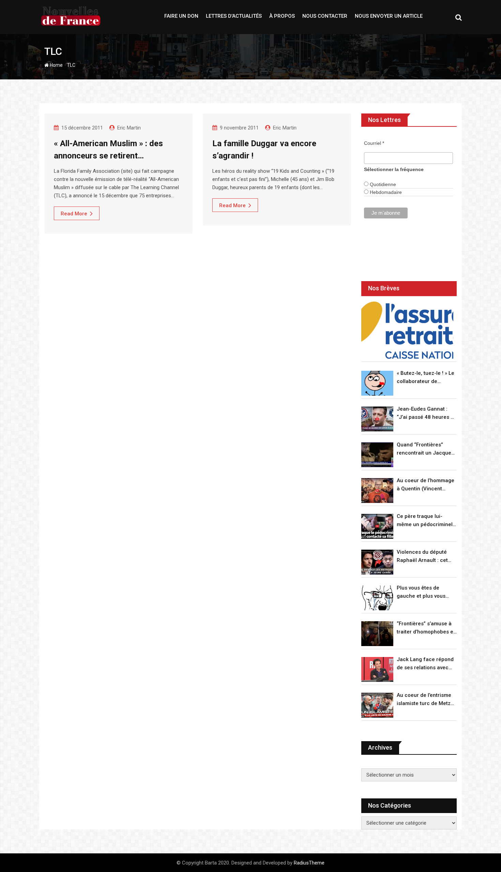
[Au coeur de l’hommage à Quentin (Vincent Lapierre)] (377, 490)
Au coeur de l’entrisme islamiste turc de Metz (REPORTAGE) (424, 699)
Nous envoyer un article (389, 16)
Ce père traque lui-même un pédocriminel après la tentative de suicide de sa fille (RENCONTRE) (425, 521)
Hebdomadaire (385, 192)
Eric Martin (129, 128)
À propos (282, 16)
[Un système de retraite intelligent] (407, 330)
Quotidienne (382, 184)
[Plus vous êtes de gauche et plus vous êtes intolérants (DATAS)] (377, 597)
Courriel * (374, 143)
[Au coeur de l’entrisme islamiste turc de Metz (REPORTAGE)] (377, 705)
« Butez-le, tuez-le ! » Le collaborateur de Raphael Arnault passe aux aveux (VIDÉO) (425, 377)
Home (56, 65)
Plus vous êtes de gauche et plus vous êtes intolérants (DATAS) (426, 592)
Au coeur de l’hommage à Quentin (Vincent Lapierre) (425, 485)
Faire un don (181, 16)
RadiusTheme (309, 863)
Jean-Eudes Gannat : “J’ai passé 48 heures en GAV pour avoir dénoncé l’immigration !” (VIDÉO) (427, 413)
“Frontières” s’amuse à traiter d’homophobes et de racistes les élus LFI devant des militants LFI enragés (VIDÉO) (426, 628)
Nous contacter (324, 16)
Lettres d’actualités (234, 16)
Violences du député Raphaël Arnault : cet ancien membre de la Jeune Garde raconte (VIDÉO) (423, 556)
